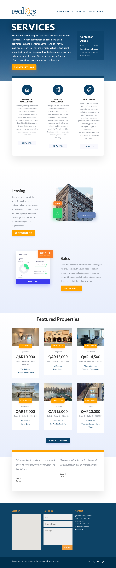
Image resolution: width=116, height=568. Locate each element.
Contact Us (27, 143)
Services (91, 11)
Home (59, 11)
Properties (80, 11)
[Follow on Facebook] (89, 561)
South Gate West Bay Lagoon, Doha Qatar (90, 424)
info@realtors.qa (91, 49)
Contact (100, 11)
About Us (69, 11)
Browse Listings (24, 67)
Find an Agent (71, 288)
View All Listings (58, 440)
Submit (67, 547)
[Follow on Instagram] (102, 561)
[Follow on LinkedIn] (98, 561)
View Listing (25, 346)
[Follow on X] (93, 561)
